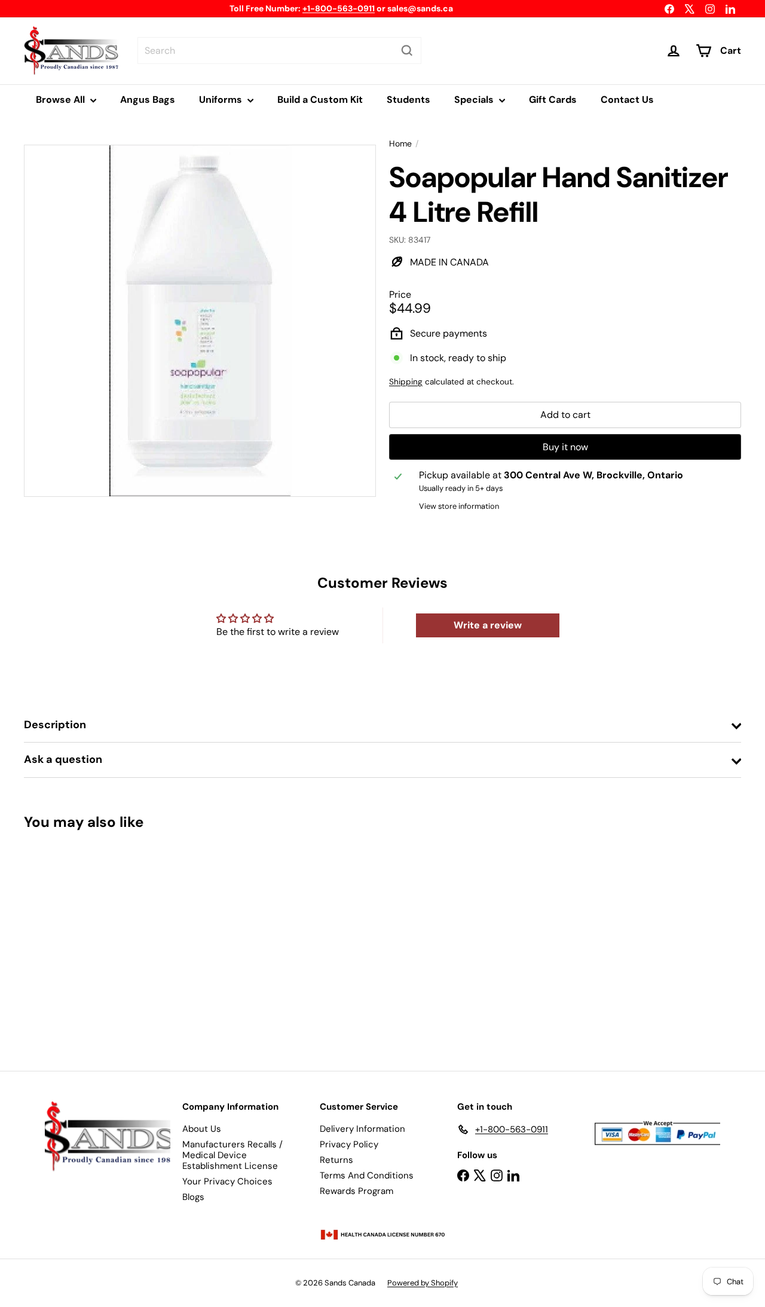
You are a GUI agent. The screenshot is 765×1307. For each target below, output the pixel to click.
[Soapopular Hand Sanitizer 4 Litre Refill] (78, 942)
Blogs (193, 1197)
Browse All (61, 99)
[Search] (407, 50)
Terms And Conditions (367, 1175)
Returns (336, 1160)
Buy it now (565, 447)
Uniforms (221, 99)
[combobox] (279, 50)
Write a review (488, 625)
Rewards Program (356, 1191)
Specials (475, 99)
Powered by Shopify (422, 1283)
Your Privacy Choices (227, 1181)
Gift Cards (553, 99)
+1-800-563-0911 (338, 8)
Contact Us (627, 99)
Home (400, 144)
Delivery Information (362, 1129)
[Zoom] (200, 320)
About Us (201, 1129)
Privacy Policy (349, 1144)
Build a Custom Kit (320, 99)
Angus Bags (147, 99)
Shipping (406, 382)
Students (408, 99)
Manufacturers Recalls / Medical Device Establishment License (232, 1155)
